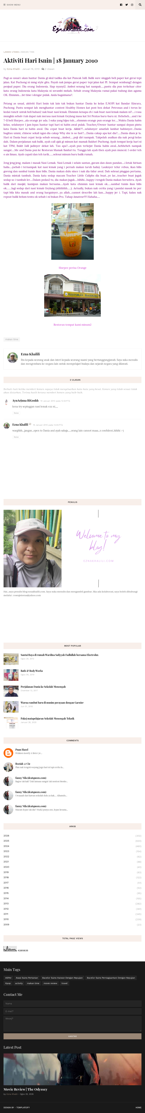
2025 (72, 840)
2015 (72, 893)
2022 (72, 856)
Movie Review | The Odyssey (25, 1089)
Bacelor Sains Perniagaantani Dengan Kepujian (111, 978)
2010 (72, 919)
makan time (27, 52)
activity (19, 983)
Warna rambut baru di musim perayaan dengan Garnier (52, 702)
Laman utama (11, 52)
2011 (72, 914)
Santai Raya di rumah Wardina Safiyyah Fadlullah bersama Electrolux (59, 655)
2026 (72, 835)
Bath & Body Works (32, 671)
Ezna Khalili (30, 354)
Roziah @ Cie (22, 763)
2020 (72, 867)
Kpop (8, 983)
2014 (72, 898)
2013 (72, 903)
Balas (16, 413)
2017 (72, 882)
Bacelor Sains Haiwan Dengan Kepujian (62, 978)
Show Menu (14, 5)
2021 (72, 861)
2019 (72, 872)
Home (138, 1107)
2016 (72, 887)
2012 (72, 909)
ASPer (8, 978)
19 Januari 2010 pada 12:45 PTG (48, 425)
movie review (50, 983)
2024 (72, 846)
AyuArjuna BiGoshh (25, 400)
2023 (72, 851)
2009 (72, 924)
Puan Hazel (21, 749)
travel (65, 983)
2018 (72, 877)
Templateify (23, 1107)
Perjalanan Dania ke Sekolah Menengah (43, 686)
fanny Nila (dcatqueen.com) (30, 778)
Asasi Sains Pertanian (27, 978)
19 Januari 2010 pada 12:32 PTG (55, 401)
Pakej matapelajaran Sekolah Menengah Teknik (47, 718)
